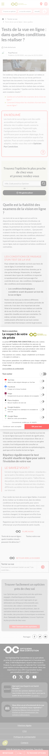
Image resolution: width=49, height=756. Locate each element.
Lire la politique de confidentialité (13, 369)
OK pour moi (37, 426)
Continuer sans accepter (12, 426)
